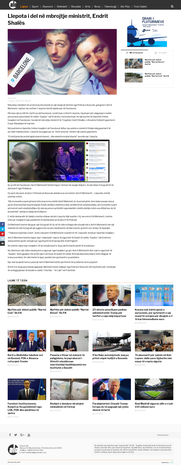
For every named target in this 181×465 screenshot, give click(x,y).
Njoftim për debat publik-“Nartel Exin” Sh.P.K (157, 75)
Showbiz (76, 6)
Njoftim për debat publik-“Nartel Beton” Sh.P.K (155, 62)
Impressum (163, 435)
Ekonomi (48, 6)
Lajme (24, 6)
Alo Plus (125, 6)
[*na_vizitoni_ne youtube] (29, 435)
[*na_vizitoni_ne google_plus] (22, 435)
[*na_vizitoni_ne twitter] (15, 435)
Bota (97, 6)
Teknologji (110, 6)
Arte (87, 6)
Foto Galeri (140, 6)
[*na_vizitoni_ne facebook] (10, 435)
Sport (35, 6)
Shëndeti (62, 6)
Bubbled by (165, 462)
